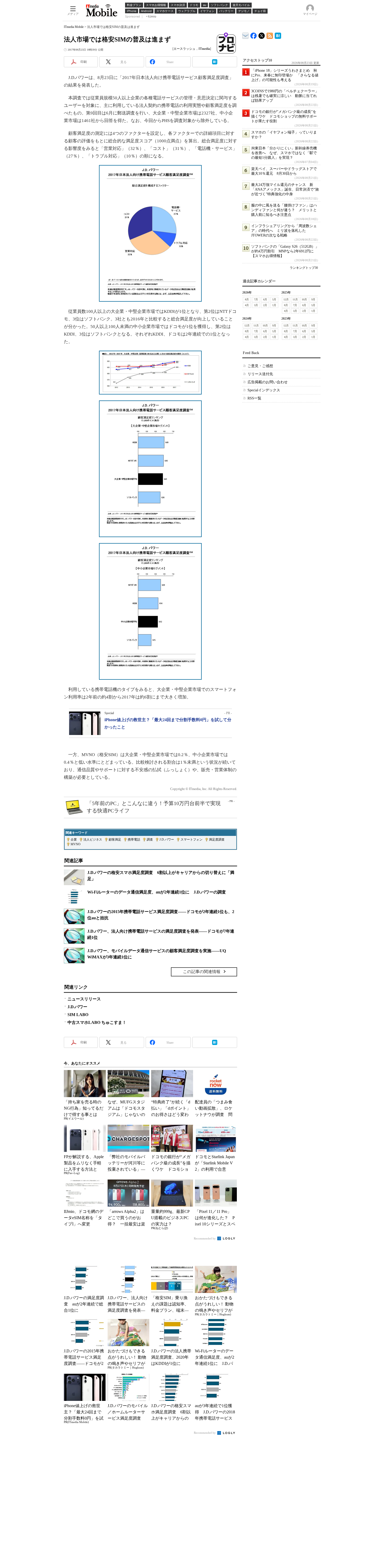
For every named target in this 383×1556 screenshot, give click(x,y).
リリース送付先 (260, 374)
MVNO (76, 844)
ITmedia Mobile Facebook (253, 35)
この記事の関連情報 (201, 971)
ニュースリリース (84, 999)
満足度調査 (217, 839)
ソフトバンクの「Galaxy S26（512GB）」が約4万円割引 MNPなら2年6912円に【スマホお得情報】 (285, 251)
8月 (247, 299)
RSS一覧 (254, 398)
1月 (274, 305)
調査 (150, 839)
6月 (265, 299)
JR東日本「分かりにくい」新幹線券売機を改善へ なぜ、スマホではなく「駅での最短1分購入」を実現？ (284, 153)
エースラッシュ (184, 49)
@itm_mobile (261, 35)
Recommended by (205, 1238)
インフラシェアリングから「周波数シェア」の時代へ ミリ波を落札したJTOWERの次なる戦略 (284, 230)
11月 (295, 299)
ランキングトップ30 (304, 268)
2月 (265, 305)
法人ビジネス (92, 839)
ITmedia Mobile (74, 27)
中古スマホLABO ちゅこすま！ (96, 1022)
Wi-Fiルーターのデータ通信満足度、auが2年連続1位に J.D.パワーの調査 (156, 892)
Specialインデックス (264, 390)
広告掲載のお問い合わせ (268, 382)
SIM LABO (77, 1014)
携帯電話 (134, 839)
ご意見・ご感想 (260, 366)
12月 (286, 299)
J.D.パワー (166, 839)
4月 (247, 305)
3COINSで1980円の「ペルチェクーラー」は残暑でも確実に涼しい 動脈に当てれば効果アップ (285, 95)
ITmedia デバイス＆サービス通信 (245, 35)
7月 (256, 299)
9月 (313, 299)
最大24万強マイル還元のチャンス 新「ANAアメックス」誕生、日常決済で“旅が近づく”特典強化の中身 (285, 189)
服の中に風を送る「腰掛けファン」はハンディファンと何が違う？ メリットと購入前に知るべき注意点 (284, 210)
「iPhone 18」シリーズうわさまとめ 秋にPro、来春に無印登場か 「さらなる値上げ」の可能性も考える (284, 75)
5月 (274, 299)
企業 (74, 839)
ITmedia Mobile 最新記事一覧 (270, 35)
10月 (304, 299)
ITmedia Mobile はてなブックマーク (278, 35)
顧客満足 (115, 839)
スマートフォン (191, 839)
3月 (256, 305)
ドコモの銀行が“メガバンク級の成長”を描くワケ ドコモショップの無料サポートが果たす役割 (284, 116)
